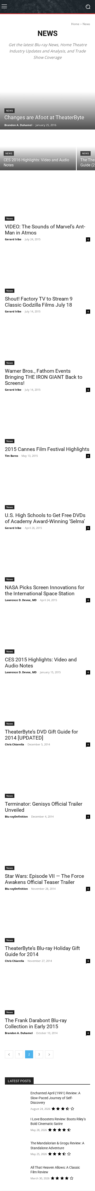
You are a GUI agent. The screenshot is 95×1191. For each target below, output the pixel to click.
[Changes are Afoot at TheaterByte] (47, 97)
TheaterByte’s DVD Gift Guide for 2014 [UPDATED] (41, 735)
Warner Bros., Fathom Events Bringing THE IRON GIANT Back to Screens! (43, 377)
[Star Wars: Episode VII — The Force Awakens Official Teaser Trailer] (47, 849)
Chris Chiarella (14, 744)
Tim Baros (11, 455)
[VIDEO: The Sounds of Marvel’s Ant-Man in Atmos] (47, 199)
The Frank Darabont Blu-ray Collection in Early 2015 (36, 1023)
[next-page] (49, 1054)
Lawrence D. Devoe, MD (21, 600)
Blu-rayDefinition (16, 816)
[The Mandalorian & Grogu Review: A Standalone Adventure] (17, 1150)
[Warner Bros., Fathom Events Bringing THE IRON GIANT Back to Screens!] (47, 343)
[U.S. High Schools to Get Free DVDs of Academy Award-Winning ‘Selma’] (47, 488)
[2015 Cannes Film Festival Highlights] (47, 422)
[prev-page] (9, 1054)
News (9, 110)
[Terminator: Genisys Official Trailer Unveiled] (47, 776)
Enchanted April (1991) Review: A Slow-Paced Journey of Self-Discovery (55, 1098)
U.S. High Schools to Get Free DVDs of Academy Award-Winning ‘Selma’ (45, 518)
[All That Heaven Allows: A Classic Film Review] (17, 1174)
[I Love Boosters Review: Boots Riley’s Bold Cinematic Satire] (17, 1126)
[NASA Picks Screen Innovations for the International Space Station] (47, 560)
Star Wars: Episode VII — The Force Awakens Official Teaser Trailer (44, 879)
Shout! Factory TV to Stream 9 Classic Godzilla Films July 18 (39, 302)
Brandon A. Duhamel (19, 1033)
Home (75, 24)
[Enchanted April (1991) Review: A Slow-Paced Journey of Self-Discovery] (17, 1100)
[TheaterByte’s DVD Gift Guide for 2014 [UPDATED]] (47, 704)
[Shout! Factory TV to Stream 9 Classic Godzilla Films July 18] (47, 271)
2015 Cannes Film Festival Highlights (47, 449)
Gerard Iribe (13, 239)
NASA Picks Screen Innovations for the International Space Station (44, 590)
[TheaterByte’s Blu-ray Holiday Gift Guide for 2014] (47, 921)
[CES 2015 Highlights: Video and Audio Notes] (47, 632)
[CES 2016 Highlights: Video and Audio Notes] (38, 150)
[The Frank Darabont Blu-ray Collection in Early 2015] (47, 993)
